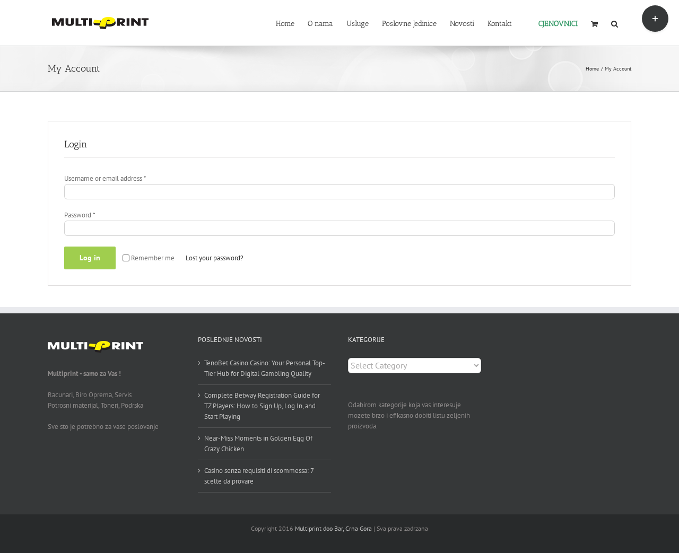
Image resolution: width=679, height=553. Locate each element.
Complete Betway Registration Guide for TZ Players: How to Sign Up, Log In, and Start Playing (262, 406)
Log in (90, 257)
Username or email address (105, 178)
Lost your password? (214, 257)
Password (79, 215)
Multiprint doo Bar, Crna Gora (333, 528)
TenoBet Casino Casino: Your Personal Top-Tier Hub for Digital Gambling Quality (264, 368)
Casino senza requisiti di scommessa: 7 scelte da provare (259, 476)
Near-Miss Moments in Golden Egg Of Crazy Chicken (258, 443)
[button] (614, 23)
